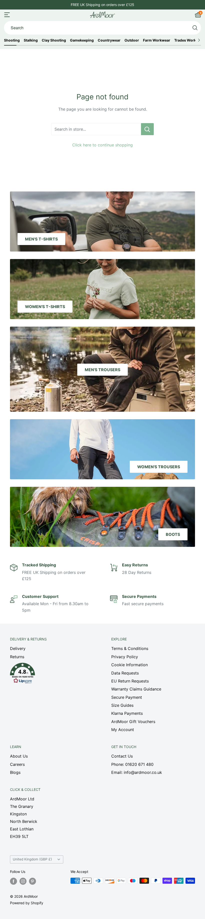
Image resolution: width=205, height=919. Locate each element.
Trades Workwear (189, 40)
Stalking (31, 40)
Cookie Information (129, 664)
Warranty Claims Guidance (136, 689)
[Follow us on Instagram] (23, 881)
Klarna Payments (127, 713)
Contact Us (122, 756)
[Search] (195, 28)
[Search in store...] (147, 129)
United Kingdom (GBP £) (32, 859)
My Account (122, 729)
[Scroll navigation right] (199, 40)
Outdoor (131, 40)
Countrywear (109, 40)
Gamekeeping (82, 40)
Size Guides (122, 705)
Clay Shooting (54, 40)
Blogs (15, 772)
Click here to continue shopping (102, 144)
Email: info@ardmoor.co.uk (136, 772)
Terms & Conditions (129, 648)
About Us (19, 756)
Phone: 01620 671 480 (132, 764)
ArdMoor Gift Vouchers (133, 721)
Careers (17, 764)
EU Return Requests (130, 680)
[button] (52, 674)
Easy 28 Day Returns (103, 5)
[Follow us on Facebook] (13, 881)
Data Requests (125, 672)
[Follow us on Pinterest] (32, 881)
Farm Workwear (156, 40)
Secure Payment (126, 697)
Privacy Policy (124, 656)
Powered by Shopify (26, 903)
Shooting (12, 40)
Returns (17, 656)
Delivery (18, 648)
